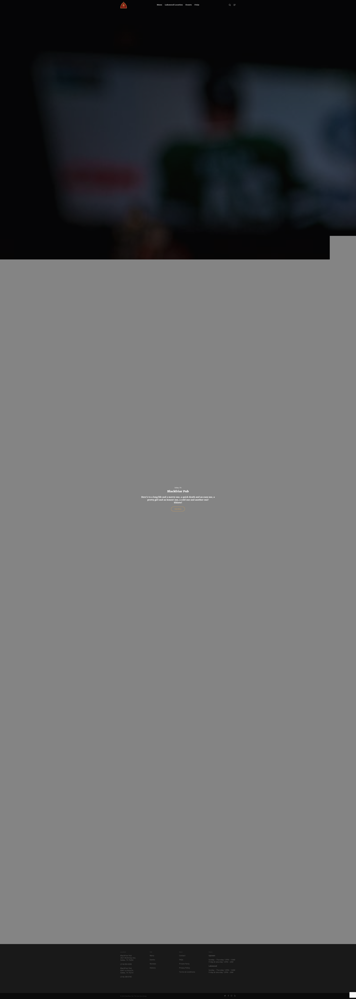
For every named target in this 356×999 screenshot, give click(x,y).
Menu (159, 5)
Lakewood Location (174, 5)
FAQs (197, 5)
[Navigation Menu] (235, 5)
